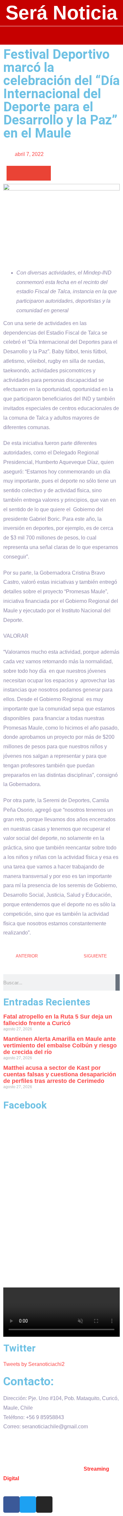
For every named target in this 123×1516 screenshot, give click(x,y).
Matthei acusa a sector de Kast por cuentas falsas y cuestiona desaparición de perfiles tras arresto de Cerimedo (59, 1074)
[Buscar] (117, 982)
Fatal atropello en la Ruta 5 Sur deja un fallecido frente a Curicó (57, 1019)
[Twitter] (28, 1504)
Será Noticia (61, 13)
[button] (61, 35)
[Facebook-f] (11, 1504)
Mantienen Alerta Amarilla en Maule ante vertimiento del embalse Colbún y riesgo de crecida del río (60, 1045)
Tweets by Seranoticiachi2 (34, 1364)
